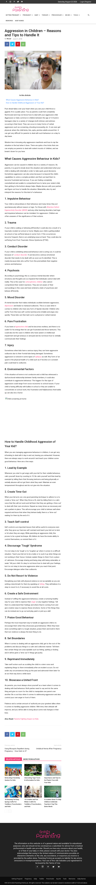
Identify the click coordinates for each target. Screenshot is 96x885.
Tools (76, 15)
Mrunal (9, 39)
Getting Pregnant (12, 15)
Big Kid (67, 15)
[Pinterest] (14, 1)
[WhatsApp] (23, 44)
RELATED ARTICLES (13, 759)
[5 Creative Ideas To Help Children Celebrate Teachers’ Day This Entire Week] (52, 792)
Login (82, 2)
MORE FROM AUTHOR (31, 759)
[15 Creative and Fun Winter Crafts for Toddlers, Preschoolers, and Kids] (33, 792)
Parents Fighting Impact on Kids (26, 719)
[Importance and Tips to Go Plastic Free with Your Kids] (52, 770)
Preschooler (57, 15)
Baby (36, 15)
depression (9, 306)
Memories (9, 21)
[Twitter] (18, 1)
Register (88, 2)
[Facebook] (6, 1)
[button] (88, 15)
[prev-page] (6, 811)
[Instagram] (10, 1)
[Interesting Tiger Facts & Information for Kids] (33, 770)
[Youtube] (22, 1)
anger (33, 602)
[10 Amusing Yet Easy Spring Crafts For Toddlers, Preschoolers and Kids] (13, 792)
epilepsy (38, 357)
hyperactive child (21, 327)
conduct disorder (20, 255)
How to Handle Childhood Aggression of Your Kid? (25, 103)
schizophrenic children (34, 282)
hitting (42, 584)
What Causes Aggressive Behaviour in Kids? (22, 100)
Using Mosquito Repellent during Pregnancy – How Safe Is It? (17, 750)
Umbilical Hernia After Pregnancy (48, 749)
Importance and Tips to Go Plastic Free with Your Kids (52, 780)
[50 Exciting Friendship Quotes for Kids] (13, 770)
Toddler (45, 15)
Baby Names (19, 21)
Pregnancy (27, 15)
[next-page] (9, 811)
